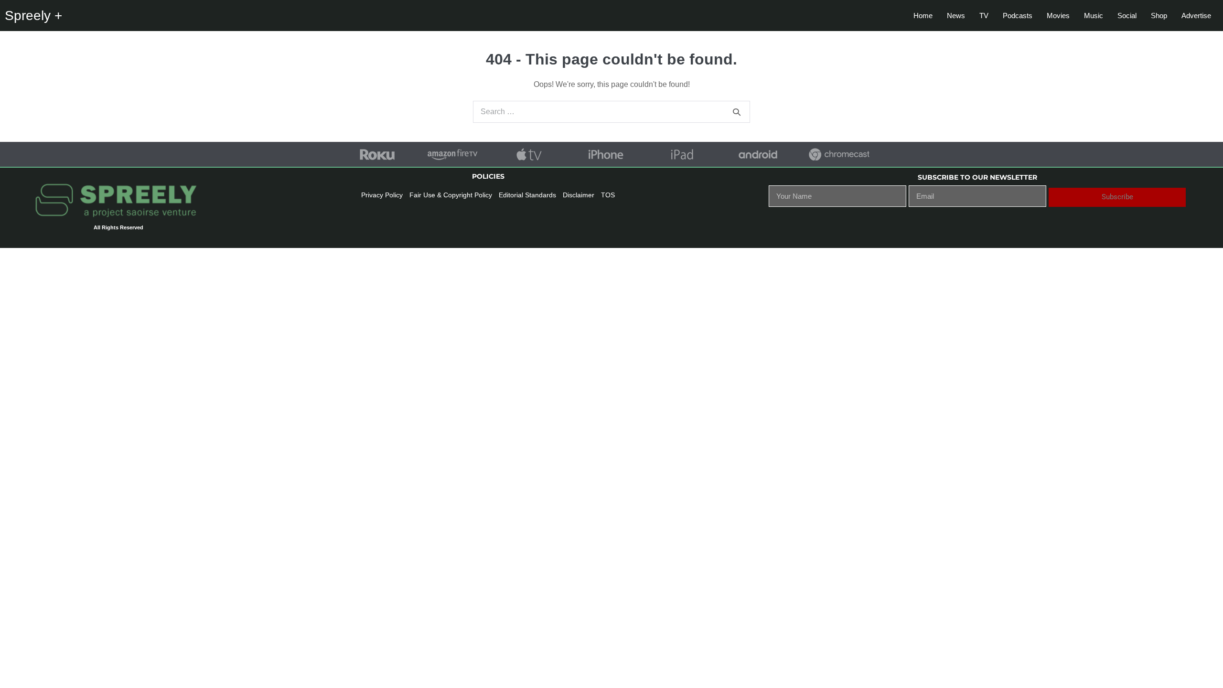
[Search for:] (611, 112)
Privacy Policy (382, 195)
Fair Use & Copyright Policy (450, 195)
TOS (608, 195)
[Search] (736, 111)
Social (1127, 15)
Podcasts (1017, 15)
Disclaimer (578, 195)
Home (923, 15)
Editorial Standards (527, 195)
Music (1093, 15)
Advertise (1196, 15)
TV (983, 15)
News (956, 15)
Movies (1058, 15)
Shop (1159, 15)
